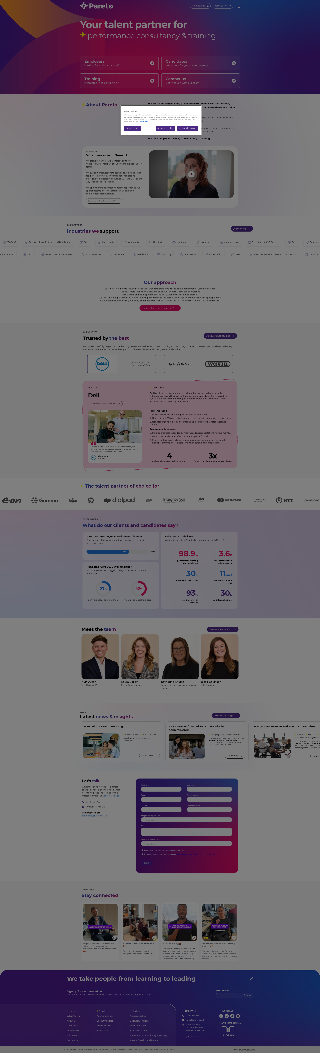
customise (132, 128)
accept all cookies (187, 128)
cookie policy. (144, 121)
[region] (161, 120)
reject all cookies (165, 128)
